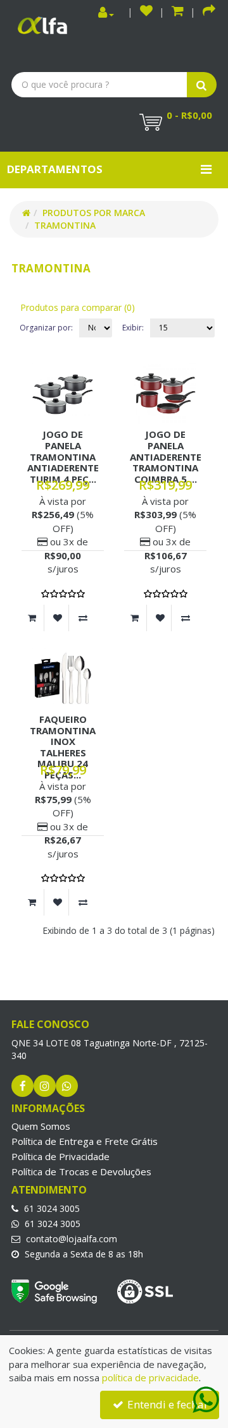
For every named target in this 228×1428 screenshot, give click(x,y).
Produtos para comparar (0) (77, 307)
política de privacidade (150, 1377)
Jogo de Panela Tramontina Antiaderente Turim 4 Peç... (63, 456)
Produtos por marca (93, 213)
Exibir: (133, 327)
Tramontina (65, 225)
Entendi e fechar (166, 1404)
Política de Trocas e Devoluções (81, 1171)
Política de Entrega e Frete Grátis (84, 1141)
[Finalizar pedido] (209, 12)
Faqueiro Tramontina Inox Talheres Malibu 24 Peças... (63, 747)
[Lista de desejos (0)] (146, 12)
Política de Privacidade (60, 1156)
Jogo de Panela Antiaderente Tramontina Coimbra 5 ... (165, 456)
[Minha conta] (106, 13)
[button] (178, 12)
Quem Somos (40, 1126)
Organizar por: (46, 327)
